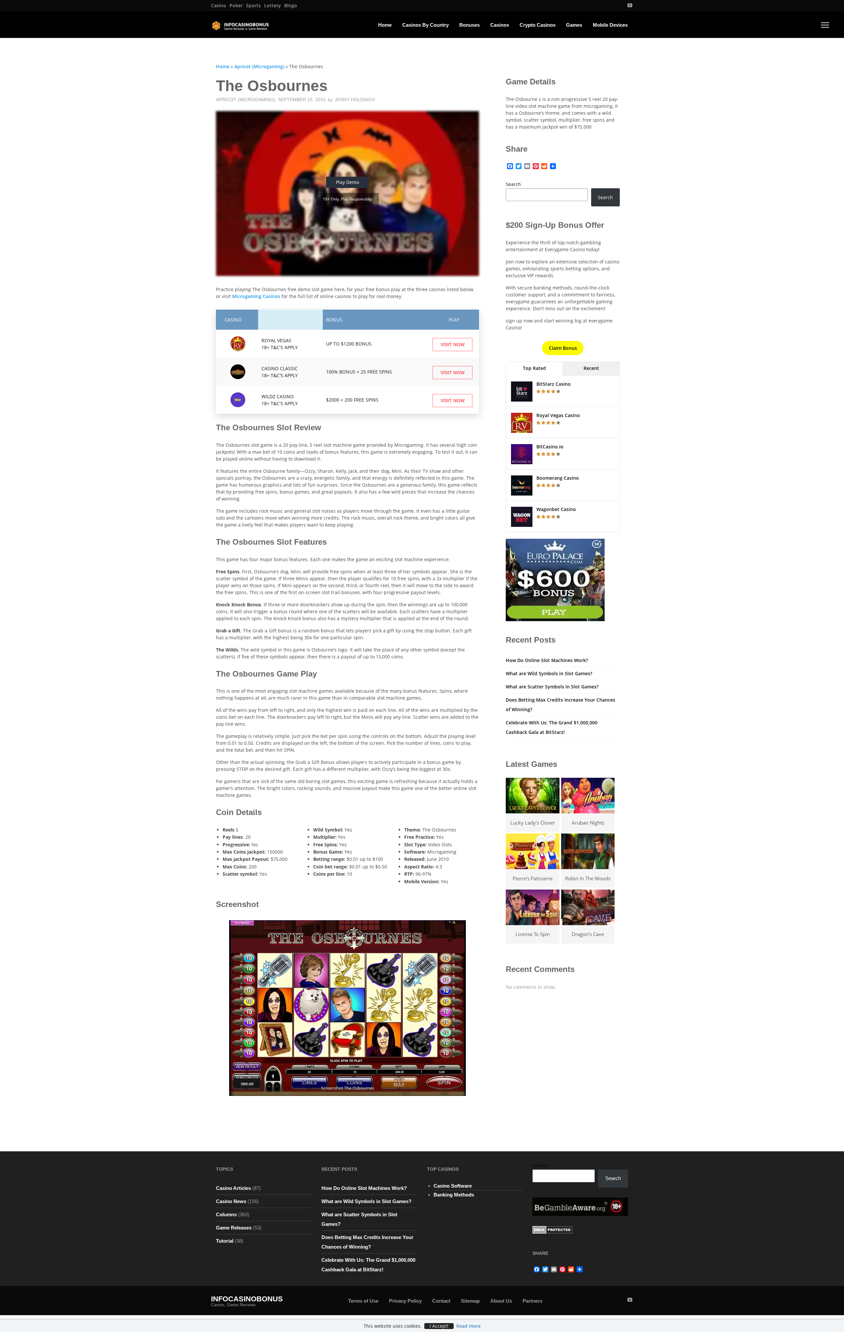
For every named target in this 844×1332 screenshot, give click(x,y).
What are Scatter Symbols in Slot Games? (552, 686)
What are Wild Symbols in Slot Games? (549, 673)
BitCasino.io (549, 446)
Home (385, 25)
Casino (218, 5)
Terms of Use (363, 1301)
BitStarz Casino (553, 384)
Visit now (452, 344)
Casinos (499, 25)
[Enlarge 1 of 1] (457, 928)
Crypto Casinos (538, 25)
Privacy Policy (405, 1301)
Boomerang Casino (557, 478)
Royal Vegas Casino (558, 415)
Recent (591, 368)
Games (574, 25)
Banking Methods (454, 1194)
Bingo (290, 5)
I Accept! (439, 1326)
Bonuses (469, 25)
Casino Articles (233, 1188)
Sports (253, 5)
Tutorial (224, 1241)
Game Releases (234, 1227)
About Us (501, 1301)
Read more (468, 1326)
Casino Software (453, 1186)
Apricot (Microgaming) (259, 66)
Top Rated (534, 368)
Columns (226, 1214)
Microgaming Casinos (256, 296)
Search (513, 184)
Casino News (231, 1201)
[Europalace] (555, 579)
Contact (441, 1301)
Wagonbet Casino (556, 509)
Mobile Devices (610, 25)
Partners (532, 1301)
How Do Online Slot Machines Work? (547, 660)
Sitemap (470, 1301)
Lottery (272, 5)
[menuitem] (218, 5)
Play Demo (347, 182)
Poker (236, 5)
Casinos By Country (425, 25)
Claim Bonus (563, 348)
